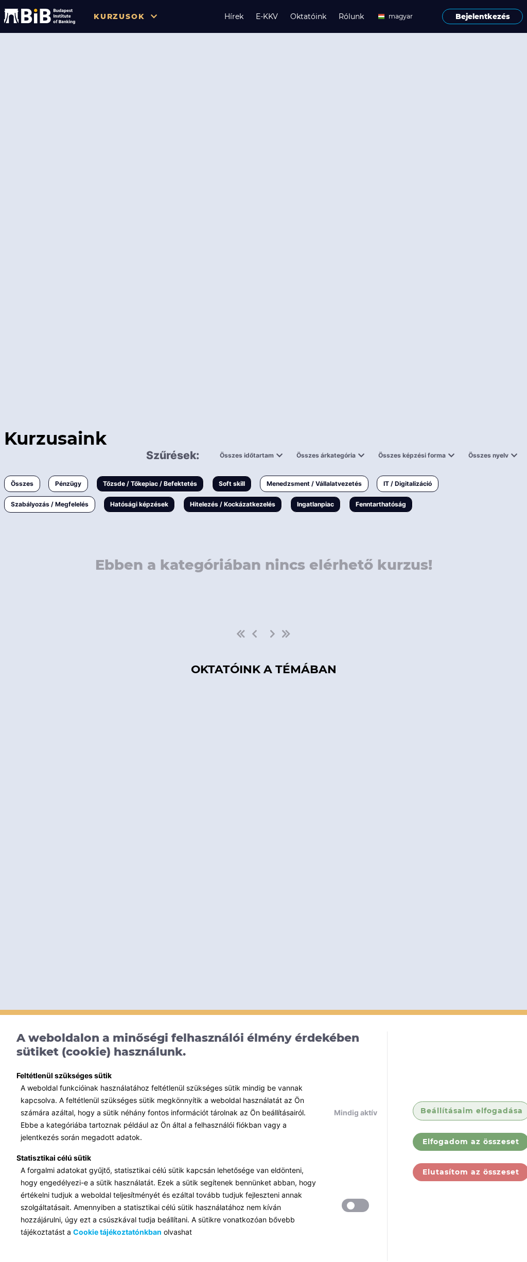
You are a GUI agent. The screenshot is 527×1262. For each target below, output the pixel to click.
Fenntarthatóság (381, 504)
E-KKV (267, 16)
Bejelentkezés (482, 16)
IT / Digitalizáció (407, 483)
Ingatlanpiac (315, 504)
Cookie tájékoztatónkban (117, 1232)
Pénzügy (68, 483)
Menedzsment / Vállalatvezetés (314, 483)
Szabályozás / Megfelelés (50, 504)
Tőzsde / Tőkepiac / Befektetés (150, 483)
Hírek (233, 16)
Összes (22, 483)
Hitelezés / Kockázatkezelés (232, 504)
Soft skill (232, 483)
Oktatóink (308, 16)
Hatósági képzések (139, 504)
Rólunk (351, 16)
